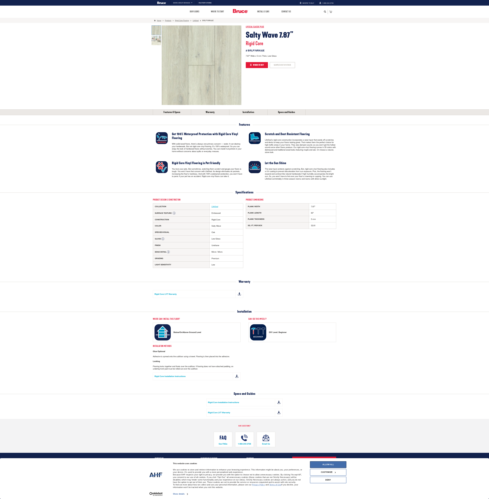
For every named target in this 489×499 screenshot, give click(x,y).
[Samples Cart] (330, 11)
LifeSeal (215, 206)
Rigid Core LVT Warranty (165, 294)
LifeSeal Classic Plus (255, 26)
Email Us (266, 443)
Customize (327, 472)
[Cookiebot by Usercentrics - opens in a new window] (156, 494)
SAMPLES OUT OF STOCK (282, 65)
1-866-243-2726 (244, 443)
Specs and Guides (286, 112)
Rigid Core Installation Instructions (170, 376)
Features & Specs (172, 112)
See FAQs (223, 443)
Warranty (210, 112)
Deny (328, 480)
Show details (179, 494)
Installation (248, 112)
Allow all (328, 464)
